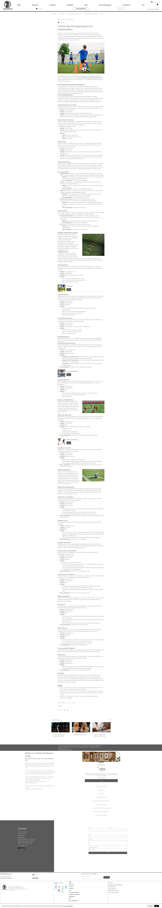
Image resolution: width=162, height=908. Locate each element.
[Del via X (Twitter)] (61, 710)
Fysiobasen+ (72, 896)
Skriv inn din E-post (85, 876)
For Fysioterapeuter (74, 892)
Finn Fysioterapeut (73, 900)
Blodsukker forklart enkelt (79, 734)
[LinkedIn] (22, 848)
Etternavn (111, 827)
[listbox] (121, 8)
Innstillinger (150, 906)
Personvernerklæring (68, 906)
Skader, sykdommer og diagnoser (74, 14)
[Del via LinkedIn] (64, 710)
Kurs (70, 890)
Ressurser (71, 884)
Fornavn (90, 827)
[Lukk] (160, 906)
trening (68, 702)
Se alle (109, 719)
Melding (90, 839)
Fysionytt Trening (61, 702)
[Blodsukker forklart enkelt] (81, 727)
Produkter (71, 888)
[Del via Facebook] (58, 710)
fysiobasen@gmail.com (23, 845)
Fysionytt (59, 705)
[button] (121, 8)
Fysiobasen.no (5, 874)
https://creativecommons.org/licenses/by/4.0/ (65, 749)
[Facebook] (19, 848)
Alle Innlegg (53, 14)
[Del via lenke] (67, 710)
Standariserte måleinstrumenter (91, 14)
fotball (73, 702)
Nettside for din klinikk (74, 894)
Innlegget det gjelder (93, 847)
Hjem (70, 882)
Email (90, 834)
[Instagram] (24, 848)
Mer (101, 14)
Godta (156, 906)
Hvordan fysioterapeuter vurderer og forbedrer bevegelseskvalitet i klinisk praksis (59, 735)
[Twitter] (21, 848)
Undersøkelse (62, 14)
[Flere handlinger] (103, 22)
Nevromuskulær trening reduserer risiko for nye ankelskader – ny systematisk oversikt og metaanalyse (101, 735)
